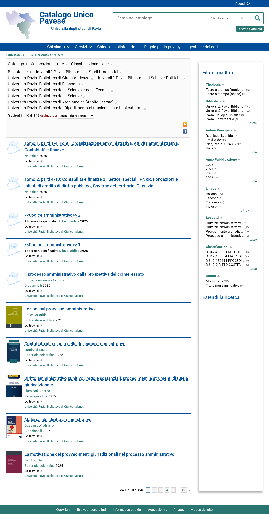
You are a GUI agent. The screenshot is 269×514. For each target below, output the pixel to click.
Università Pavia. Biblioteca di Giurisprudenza (54, 166)
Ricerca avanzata (250, 29)
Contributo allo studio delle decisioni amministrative (74, 343)
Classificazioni (217, 247)
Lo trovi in (31, 161)
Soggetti (212, 218)
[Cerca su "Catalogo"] (160, 18)
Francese (212, 202)
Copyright (63, 510)
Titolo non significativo (222, 285)
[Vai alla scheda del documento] (14, 279)
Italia (209, 148)
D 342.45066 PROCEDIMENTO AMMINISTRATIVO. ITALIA (225, 252)
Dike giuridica (69, 221)
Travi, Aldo (213, 140)
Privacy (178, 510)
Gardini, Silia (33, 460)
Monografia (214, 281)
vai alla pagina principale (47, 54)
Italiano (211, 194)
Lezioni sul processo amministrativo (59, 308)
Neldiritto (31, 156)
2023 (210, 173)
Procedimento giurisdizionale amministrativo (225, 231)
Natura (211, 276)
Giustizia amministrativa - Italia (225, 227)
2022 (210, 177)
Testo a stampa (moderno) (225, 90)
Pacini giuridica (36, 396)
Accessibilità (157, 510)
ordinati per (48, 116)
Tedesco (212, 198)
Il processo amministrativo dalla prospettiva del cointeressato (84, 274)
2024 (210, 169)
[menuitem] (58, 47)
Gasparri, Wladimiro (39, 425)
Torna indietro (15, 54)
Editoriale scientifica (39, 320)
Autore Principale (219, 130)
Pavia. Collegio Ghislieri (223, 115)
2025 (210, 165)
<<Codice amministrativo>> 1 (52, 244)
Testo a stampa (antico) (223, 94)
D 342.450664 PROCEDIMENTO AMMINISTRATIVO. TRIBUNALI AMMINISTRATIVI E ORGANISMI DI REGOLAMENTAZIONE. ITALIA (225, 256)
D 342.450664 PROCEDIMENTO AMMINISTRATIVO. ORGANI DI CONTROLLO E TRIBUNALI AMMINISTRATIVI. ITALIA (225, 261)
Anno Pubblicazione (221, 159)
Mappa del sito (202, 510)
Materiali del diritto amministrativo (58, 419)
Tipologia (213, 84)
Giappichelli (33, 285)
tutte (253, 123)
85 (184, 490)
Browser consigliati (91, 510)
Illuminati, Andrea (37, 391)
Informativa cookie (127, 510)
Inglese (211, 206)
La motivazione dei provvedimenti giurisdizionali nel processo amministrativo (99, 454)
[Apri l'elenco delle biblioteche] (248, 18)
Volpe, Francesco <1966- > (44, 280)
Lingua (211, 188)
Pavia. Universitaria (220, 119)
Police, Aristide (35, 315)
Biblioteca (213, 101)
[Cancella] (242, 18)
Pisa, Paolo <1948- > (221, 144)
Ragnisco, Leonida (219, 136)
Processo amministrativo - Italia (225, 236)
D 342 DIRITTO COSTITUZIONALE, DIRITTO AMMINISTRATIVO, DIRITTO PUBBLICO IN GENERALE (225, 265)
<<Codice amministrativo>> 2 (52, 215)
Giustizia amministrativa (224, 223)
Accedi (240, 4)
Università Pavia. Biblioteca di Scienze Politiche (225, 111)
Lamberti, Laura (35, 350)
